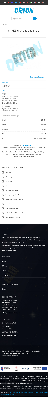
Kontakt (4, 289)
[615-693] (24, 56)
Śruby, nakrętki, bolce (12, 195)
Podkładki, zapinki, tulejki (14, 199)
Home (4, 261)
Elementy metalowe (27, 145)
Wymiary (5, 83)
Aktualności (5, 280)
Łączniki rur (9, 204)
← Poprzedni (33, 77)
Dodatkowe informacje (10, 116)
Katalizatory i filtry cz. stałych (15, 213)
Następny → (42, 77)
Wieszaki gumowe (11, 190)
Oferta (4, 270)
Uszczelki (8, 181)
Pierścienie (9, 186)
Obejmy (8, 172)
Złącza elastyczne (11, 208)
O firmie (4, 266)
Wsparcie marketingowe (10, 284)
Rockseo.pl (14, 356)
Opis (3, 91)
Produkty (5, 275)
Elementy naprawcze (12, 217)
